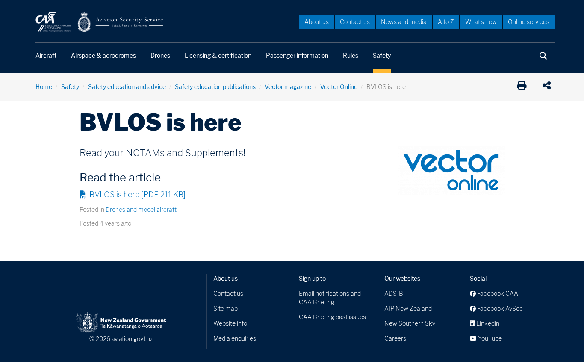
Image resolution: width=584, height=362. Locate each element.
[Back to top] (560, 338)
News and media (404, 21)
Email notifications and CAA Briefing (330, 298)
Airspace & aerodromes (103, 55)
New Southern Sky (409, 323)
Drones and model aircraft (141, 209)
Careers (395, 338)
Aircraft (45, 55)
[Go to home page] (99, 21)
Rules (350, 55)
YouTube (489, 338)
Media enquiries (234, 338)
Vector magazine (288, 86)
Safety (382, 55)
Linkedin (487, 323)
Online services (528, 21)
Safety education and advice (127, 86)
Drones (160, 55)
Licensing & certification (218, 55)
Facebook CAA (497, 293)
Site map (225, 308)
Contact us (355, 21)
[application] (549, 87)
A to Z (446, 21)
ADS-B (393, 293)
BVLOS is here (137, 194)
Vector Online (338, 86)
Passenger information (297, 55)
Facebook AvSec (499, 308)
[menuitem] (316, 21)
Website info (230, 323)
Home (43, 86)
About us (316, 21)
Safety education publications (215, 86)
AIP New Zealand (408, 308)
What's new (481, 21)
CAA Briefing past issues (332, 316)
